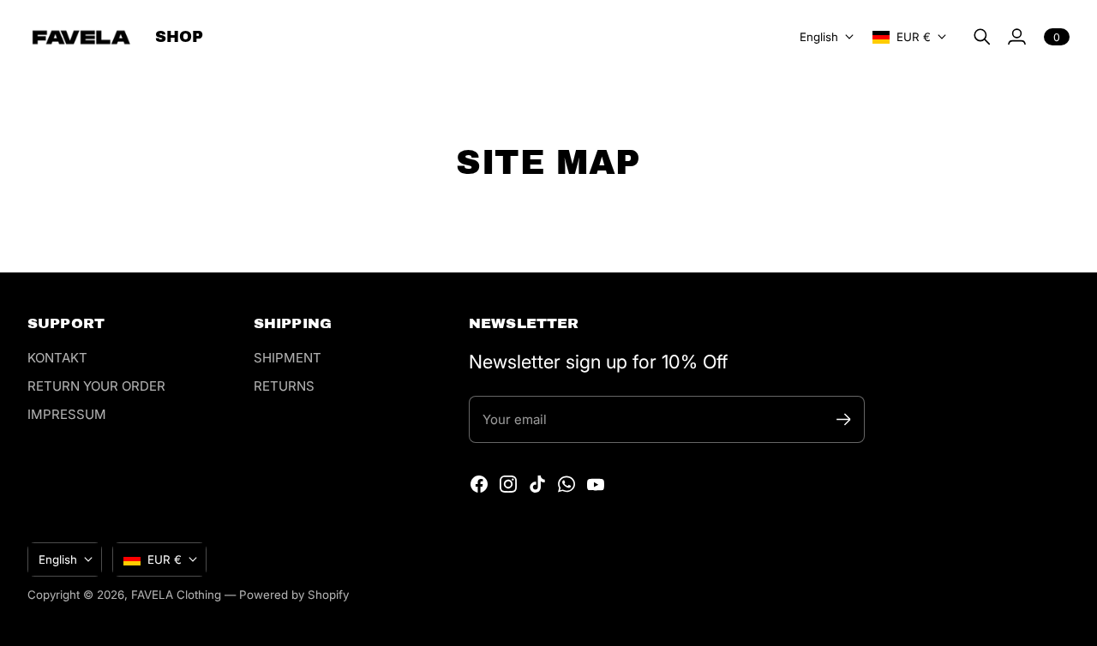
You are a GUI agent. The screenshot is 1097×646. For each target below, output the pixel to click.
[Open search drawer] (982, 37)
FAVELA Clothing (176, 594)
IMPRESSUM (66, 414)
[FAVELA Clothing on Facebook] (479, 484)
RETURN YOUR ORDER (96, 386)
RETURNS (284, 386)
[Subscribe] (844, 419)
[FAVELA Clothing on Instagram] (508, 484)
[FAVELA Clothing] (81, 37)
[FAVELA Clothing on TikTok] (537, 484)
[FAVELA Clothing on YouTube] (595, 484)
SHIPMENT (287, 358)
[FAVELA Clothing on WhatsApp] (566, 484)
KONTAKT (57, 358)
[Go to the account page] (1016, 37)
